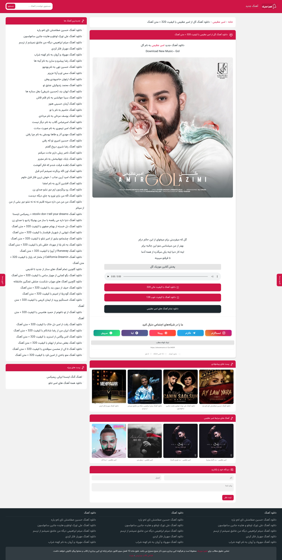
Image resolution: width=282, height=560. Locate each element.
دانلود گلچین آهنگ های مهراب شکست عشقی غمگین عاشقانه (48, 282)
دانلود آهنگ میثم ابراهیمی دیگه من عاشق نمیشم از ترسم (50, 42)
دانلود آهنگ (173, 354)
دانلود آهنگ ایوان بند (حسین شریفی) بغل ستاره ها (54, 91)
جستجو (11, 6)
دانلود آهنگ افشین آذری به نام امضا (62, 183)
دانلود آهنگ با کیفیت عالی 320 (161, 287)
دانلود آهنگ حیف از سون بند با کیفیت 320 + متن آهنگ (51, 288)
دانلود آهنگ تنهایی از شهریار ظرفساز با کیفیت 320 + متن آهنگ (47, 232)
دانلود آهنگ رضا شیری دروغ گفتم (63, 147)
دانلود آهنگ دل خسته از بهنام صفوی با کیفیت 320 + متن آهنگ (47, 226)
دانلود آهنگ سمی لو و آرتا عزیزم (65, 73)
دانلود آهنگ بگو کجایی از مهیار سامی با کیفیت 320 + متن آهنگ (46, 275)
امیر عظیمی (219, 22)
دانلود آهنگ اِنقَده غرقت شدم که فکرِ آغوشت (57, 165)
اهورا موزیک (202, 551)
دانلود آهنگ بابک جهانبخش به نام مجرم (60, 159)
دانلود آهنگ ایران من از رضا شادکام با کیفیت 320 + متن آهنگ (48, 331)
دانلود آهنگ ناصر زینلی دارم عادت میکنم (60, 153)
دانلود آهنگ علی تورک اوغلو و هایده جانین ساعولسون (53, 36)
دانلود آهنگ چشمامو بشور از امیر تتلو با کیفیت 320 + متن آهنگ (46, 239)
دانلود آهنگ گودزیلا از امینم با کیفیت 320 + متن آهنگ (52, 294)
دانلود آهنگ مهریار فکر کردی (66, 49)
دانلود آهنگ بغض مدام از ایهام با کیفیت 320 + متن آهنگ (50, 343)
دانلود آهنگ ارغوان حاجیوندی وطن (63, 79)
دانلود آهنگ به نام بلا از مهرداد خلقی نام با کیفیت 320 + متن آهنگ (45, 245)
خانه (230, 22)
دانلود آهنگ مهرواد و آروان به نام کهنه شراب (58, 55)
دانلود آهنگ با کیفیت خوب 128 (161, 297)
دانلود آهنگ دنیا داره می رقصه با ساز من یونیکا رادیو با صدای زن (47, 220)
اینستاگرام (216, 332)
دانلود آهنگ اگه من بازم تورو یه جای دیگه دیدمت (55, 196)
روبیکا (160, 332)
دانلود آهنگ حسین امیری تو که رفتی (62, 141)
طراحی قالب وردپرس (144, 555)
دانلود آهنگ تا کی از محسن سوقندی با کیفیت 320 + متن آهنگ (47, 349)
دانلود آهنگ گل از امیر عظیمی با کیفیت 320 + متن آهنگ (201, 35)
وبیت (131, 555)
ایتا (132, 332)
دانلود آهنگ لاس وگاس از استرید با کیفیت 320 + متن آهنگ (49, 337)
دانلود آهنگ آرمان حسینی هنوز (65, 104)
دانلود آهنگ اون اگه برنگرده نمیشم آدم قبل (58, 171)
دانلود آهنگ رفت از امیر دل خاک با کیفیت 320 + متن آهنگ (49, 324)
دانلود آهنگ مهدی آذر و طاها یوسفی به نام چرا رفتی (54, 134)
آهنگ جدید (252, 6)
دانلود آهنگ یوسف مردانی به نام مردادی (60, 116)
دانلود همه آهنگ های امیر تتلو (65, 383)
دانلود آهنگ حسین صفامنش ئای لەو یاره (59, 30)
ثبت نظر (227, 497)
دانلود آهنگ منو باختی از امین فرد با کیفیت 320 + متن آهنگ (48, 355)
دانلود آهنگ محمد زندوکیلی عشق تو (62, 85)
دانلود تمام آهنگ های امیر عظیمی (162, 309)
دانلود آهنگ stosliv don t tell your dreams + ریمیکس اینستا (47, 214)
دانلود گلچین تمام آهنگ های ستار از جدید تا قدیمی (54, 269)
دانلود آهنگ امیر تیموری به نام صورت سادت (58, 128)
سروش (104, 332)
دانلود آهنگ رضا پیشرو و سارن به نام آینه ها (58, 61)
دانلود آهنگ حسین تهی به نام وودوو (62, 67)
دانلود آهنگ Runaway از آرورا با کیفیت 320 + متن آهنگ (51, 251)
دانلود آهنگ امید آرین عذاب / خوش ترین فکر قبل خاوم (51, 177)
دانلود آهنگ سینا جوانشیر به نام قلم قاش (59, 98)
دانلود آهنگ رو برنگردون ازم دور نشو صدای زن (57, 190)
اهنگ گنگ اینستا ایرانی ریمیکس (64, 377)
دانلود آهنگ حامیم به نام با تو (65, 110)
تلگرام (188, 332)
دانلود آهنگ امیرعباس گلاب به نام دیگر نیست (57, 122)
